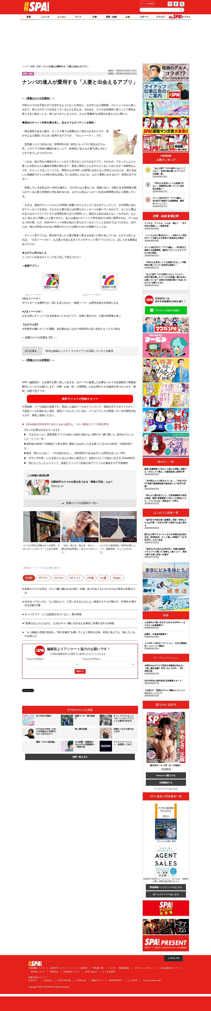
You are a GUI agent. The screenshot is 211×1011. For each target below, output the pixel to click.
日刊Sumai (81, 980)
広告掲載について (36, 968)
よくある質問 (109, 972)
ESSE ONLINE (64, 980)
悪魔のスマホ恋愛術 (38, 98)
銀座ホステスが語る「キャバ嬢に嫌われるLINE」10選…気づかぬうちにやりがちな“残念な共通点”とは (80, 591)
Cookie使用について (169, 968)
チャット (76, 578)
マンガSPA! (132, 980)
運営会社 (54, 972)
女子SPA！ (33, 980)
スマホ (59, 578)
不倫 (91, 578)
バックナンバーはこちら (166, 789)
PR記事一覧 (98, 968)
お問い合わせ (91, 972)
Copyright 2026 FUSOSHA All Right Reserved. (49, 987)
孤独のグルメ (97, 980)
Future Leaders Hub (152, 980)
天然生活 (48, 980)
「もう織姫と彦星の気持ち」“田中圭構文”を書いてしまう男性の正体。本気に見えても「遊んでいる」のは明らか (81, 634)
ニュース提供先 (80, 968)
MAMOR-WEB (115, 980)
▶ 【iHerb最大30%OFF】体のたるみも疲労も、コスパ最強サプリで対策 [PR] (65, 424)
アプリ (44, 578)
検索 (181, 10)
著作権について (38, 972)
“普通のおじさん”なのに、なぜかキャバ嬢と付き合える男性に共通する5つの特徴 (69, 623)
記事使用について (72, 972)
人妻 (103, 578)
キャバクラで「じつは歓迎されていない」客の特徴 (53, 614)
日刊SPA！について (59, 968)
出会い (118, 578)
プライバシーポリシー (144, 968)
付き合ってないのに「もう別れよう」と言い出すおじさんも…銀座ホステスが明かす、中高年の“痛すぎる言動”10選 (81, 603)
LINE (29, 578)
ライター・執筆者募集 (119, 968)
